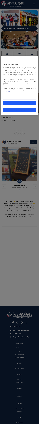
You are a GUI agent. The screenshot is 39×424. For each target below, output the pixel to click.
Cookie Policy (7, 92)
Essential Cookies (19, 103)
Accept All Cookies (19, 110)
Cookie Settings (19, 97)
